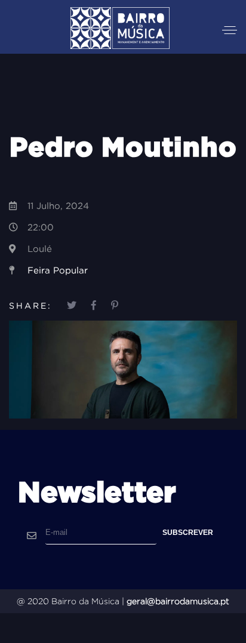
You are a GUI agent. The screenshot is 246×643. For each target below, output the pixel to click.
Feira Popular (57, 270)
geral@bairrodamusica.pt (178, 601)
